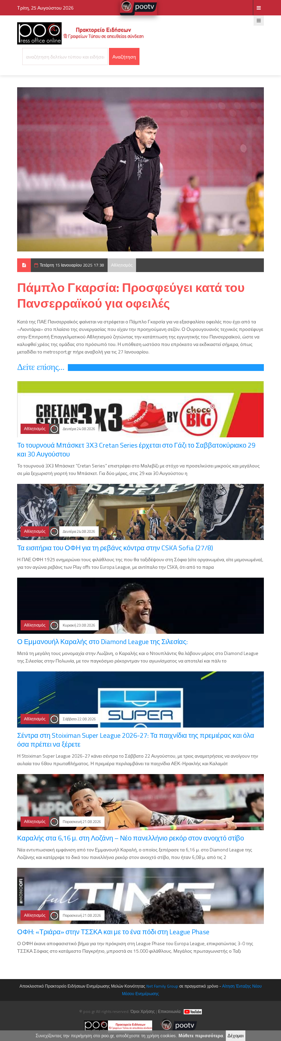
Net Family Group (162, 986)
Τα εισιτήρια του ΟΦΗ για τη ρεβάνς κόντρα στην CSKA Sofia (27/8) (115, 547)
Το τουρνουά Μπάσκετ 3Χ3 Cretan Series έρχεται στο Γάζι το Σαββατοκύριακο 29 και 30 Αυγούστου (136, 449)
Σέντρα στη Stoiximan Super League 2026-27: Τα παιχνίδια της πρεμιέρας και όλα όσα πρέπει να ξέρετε (135, 739)
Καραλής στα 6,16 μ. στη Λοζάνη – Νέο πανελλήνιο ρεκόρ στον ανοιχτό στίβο (130, 838)
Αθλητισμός (122, 265)
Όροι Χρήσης (143, 1011)
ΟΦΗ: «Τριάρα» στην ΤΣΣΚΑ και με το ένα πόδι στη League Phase (113, 931)
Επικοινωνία (169, 1011)
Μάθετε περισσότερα (201, 1035)
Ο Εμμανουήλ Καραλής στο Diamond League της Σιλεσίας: (102, 641)
